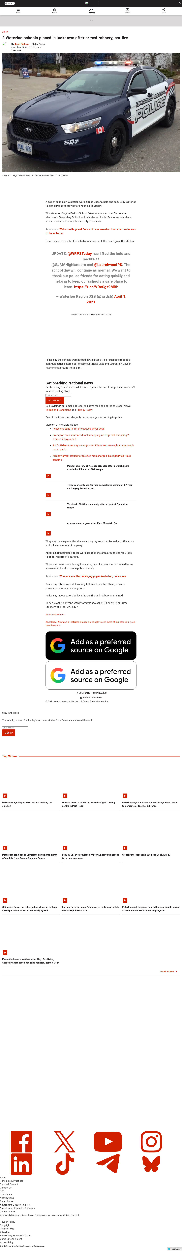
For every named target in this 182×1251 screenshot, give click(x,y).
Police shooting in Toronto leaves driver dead (79, 428)
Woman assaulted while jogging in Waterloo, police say (92, 576)
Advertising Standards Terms (15, 1235)
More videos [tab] (70, 424)
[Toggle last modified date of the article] (41, 47)
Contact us (6, 1187)
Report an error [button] (92, 697)
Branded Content (9, 1184)
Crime (5, 32)
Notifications (7, 1198)
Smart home (6, 1201)
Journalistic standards (93, 693)
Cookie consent (8, 1211)
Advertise (5, 1232)
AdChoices (176, 1249)
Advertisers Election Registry (15, 1204)
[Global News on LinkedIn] (21, 1174)
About (3, 1177)
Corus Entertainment (11, 1239)
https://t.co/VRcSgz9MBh (96, 287)
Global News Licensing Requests (17, 1208)
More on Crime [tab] (54, 424)
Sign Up (9, 733)
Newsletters (6, 1194)
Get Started (55, 400)
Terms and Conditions (58, 409)
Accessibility (7, 1242)
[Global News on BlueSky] (151, 1174)
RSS (2, 1191)
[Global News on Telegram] (108, 1174)
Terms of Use (7, 1228)
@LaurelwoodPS (108, 265)
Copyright (5, 1225)
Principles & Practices (11, 1181)
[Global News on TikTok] (65, 1174)
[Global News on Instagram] (151, 1151)
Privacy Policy (84, 409)
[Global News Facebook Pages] (21, 1151)
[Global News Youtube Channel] (108, 1151)
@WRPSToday (80, 253)
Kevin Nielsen (22, 44)
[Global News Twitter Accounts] (65, 1151)
